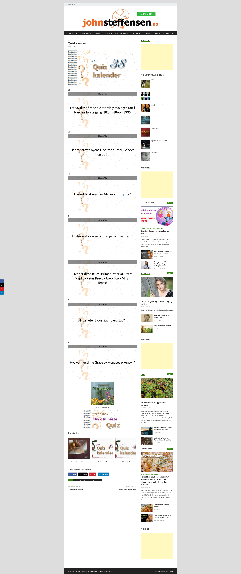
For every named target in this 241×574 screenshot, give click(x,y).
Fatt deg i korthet (155, 128)
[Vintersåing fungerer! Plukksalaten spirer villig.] (147, 438)
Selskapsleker (85, 33)
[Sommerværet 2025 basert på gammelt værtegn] (147, 428)
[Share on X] (2, 285)
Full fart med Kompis (156, 80)
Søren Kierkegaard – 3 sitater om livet (161, 316)
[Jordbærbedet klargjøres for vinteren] (157, 388)
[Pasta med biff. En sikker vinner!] (147, 505)
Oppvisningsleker (158, 228)
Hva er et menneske (156, 116)
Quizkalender (97, 480)
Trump (120, 194)
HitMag (171, 571)
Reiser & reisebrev (121, 33)
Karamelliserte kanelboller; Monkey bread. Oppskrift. (163, 516)
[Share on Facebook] (2, 281)
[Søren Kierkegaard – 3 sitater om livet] (147, 315)
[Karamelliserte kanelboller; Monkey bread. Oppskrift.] (147, 515)
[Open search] (172, 33)
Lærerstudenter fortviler (157, 92)
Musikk (98, 33)
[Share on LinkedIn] (2, 293)
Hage (156, 33)
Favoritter (144, 299)
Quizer (107, 33)
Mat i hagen (144, 400)
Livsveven (136, 33)
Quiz (85, 480)
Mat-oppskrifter (145, 474)
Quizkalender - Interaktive (76, 40)
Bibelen (147, 33)
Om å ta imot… (154, 152)
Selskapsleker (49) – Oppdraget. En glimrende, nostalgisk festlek (162, 264)
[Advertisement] (157, 57)
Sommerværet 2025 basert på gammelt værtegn (163, 428)
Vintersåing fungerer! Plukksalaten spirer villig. (162, 439)
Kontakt (166, 33)
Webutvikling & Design (95, 571)
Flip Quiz (80, 480)
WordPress (162, 571)
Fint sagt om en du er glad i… (163, 325)
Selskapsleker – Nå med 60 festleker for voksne (163, 252)
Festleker (149, 228)
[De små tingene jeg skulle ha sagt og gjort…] (157, 287)
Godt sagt (151, 299)
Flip (75, 480)
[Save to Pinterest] (2, 289)
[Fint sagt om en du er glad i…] (147, 326)
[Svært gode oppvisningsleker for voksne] (157, 217)
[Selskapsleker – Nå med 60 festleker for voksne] (147, 251)
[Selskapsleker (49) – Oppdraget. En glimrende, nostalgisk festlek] (147, 262)
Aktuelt (72, 33)
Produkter (154, 474)
